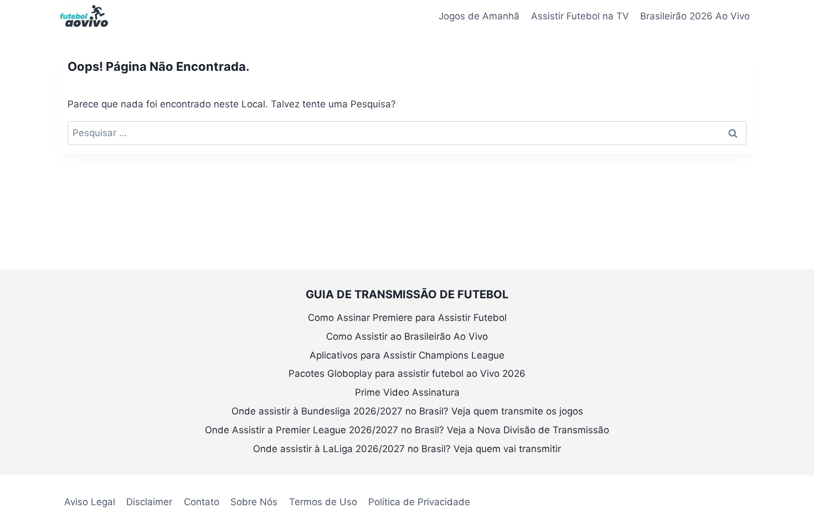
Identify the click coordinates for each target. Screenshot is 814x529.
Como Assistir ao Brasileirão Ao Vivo (407, 336)
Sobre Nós (253, 501)
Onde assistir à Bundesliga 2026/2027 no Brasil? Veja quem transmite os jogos (407, 411)
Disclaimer (149, 501)
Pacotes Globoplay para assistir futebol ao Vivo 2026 (407, 373)
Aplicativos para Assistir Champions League (407, 355)
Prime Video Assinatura (407, 392)
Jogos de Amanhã (479, 16)
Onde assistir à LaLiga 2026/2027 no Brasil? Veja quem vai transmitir (407, 448)
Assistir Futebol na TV (580, 16)
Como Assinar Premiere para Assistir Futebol (407, 317)
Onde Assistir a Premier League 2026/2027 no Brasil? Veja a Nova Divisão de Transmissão (407, 429)
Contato (201, 501)
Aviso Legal (89, 501)
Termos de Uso (323, 501)
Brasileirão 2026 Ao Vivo (695, 16)
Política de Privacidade (419, 501)
